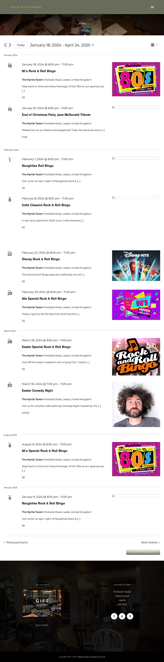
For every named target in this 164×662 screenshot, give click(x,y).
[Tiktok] (122, 616)
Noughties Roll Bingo (38, 165)
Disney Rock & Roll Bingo (41, 259)
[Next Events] (10, 45)
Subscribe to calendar (143, 552)
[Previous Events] (5, 45)
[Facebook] (114, 616)
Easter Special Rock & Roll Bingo (46, 347)
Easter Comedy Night (37, 390)
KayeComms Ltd (98, 657)
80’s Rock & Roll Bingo (39, 71)
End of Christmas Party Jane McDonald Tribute (56, 114)
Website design (83, 657)
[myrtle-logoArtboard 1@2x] (26, 6)
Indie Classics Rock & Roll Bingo (46, 205)
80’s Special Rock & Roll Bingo (44, 450)
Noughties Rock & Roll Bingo (43, 503)
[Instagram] (130, 616)
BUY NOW (42, 625)
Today (21, 45)
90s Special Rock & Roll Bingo (44, 298)
